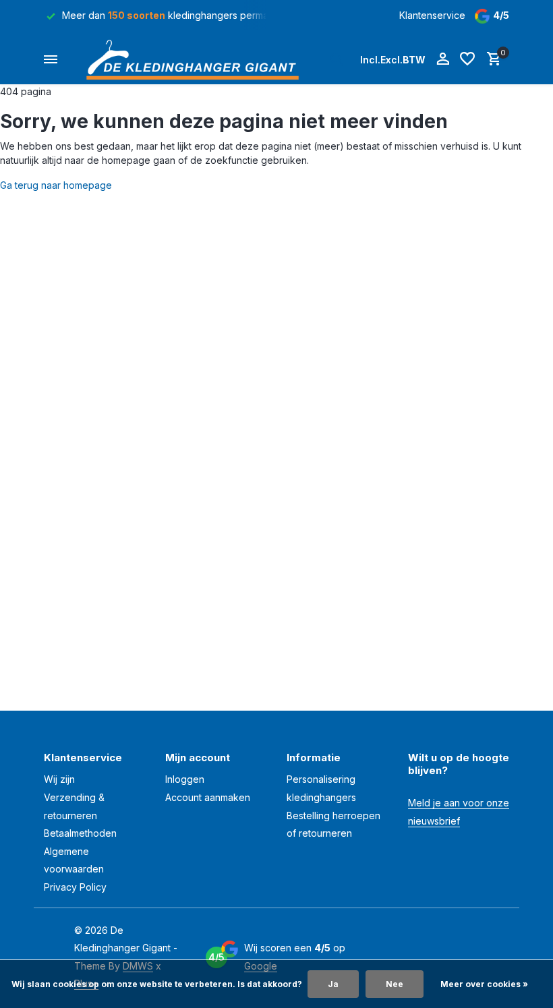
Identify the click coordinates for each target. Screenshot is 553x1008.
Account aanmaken (207, 797)
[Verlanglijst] (467, 59)
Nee (394, 984)
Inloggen (184, 779)
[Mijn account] (442, 59)
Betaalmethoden (80, 833)
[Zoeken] (336, 59)
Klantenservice (432, 15)
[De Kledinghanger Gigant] (196, 59)
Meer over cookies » (484, 984)
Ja (333, 984)
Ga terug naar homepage (56, 185)
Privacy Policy (75, 887)
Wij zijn (59, 779)
